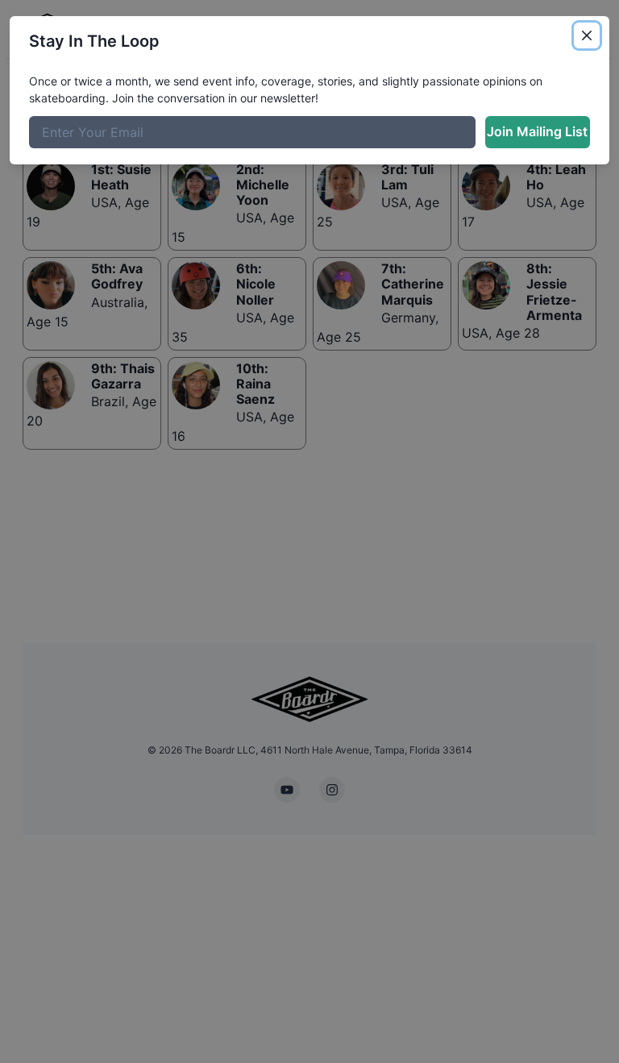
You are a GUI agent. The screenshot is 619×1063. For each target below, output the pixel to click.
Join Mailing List (537, 131)
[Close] (587, 35)
